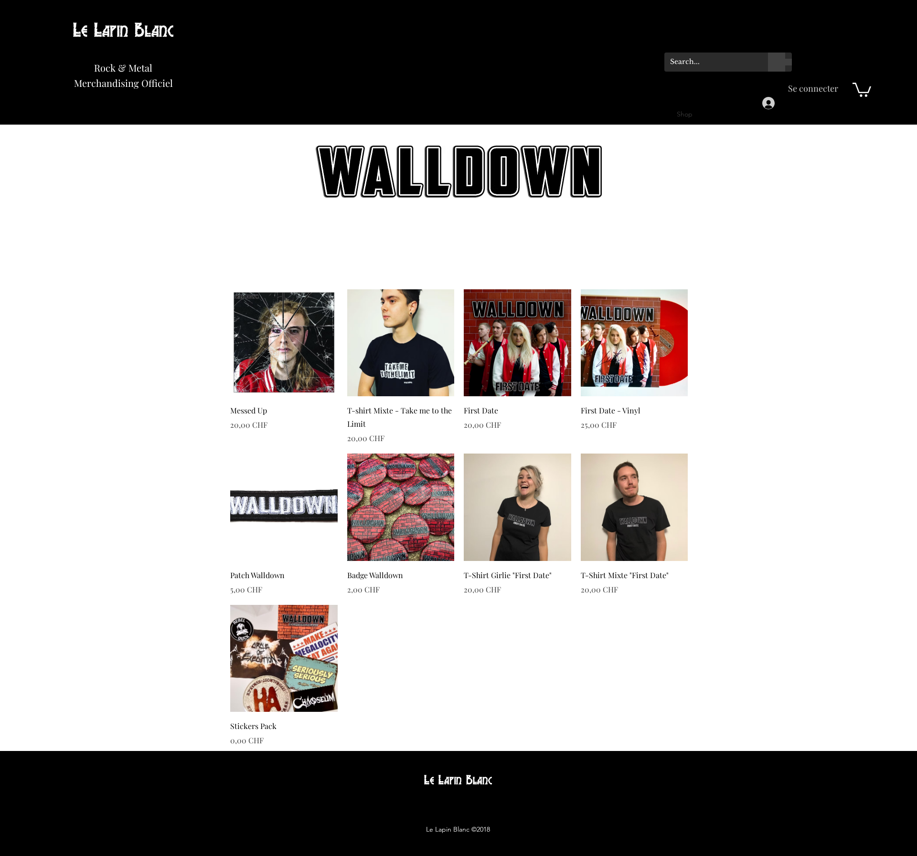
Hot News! (86, 43)
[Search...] (776, 62)
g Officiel (153, 82)
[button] (862, 89)
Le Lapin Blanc (123, 31)
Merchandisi (101, 82)
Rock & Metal (123, 67)
